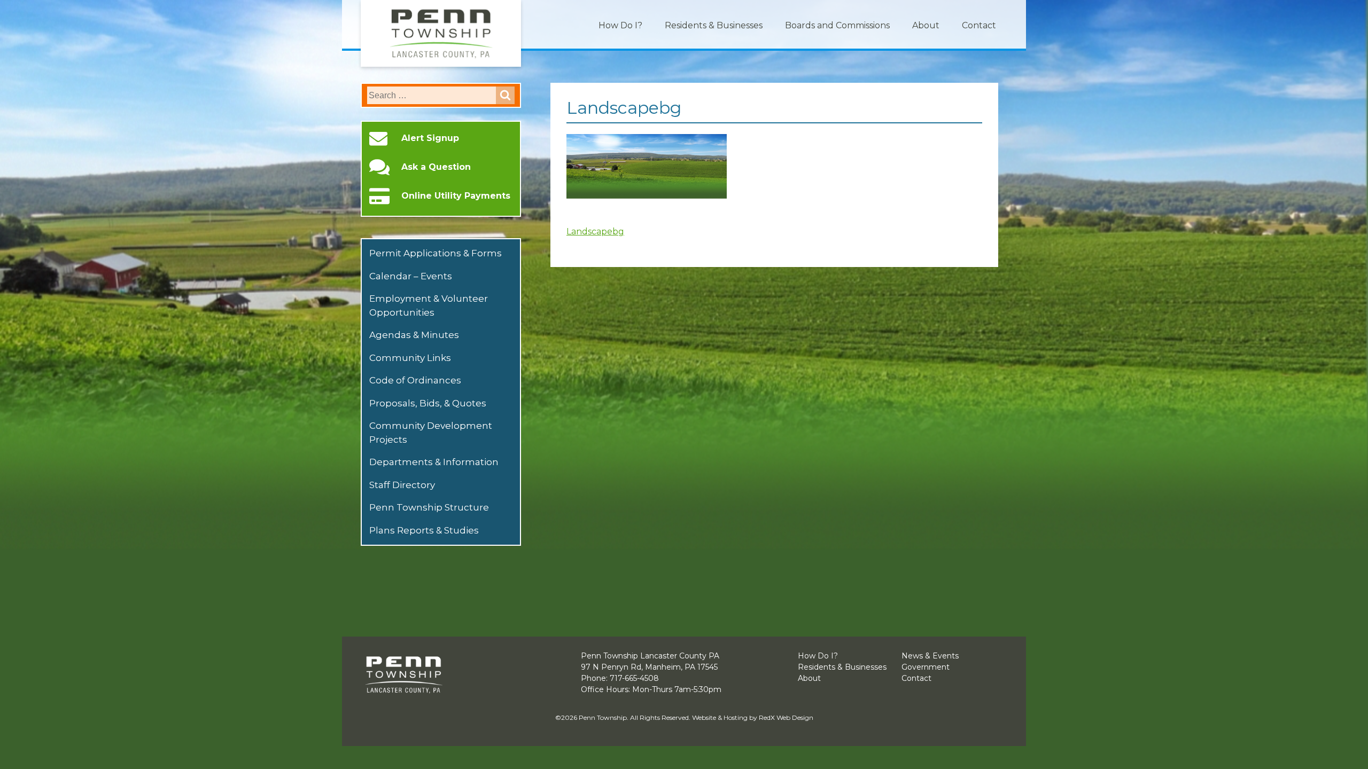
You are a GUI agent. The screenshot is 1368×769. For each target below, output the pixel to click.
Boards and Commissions (837, 25)
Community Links (410, 357)
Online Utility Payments (455, 196)
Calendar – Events (410, 276)
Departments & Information (434, 462)
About (925, 25)
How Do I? (620, 25)
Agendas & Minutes (414, 334)
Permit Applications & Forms (435, 253)
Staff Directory (402, 485)
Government (925, 667)
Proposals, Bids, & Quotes (427, 403)
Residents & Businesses (714, 25)
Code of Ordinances (415, 380)
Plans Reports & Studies (424, 530)
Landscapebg (595, 231)
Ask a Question (436, 167)
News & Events (930, 656)
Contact (979, 25)
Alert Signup (430, 138)
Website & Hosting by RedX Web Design (752, 717)
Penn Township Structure (429, 507)
